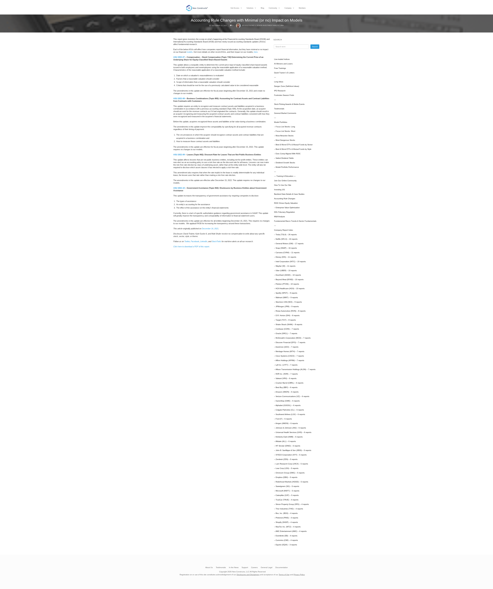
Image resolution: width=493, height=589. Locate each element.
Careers (254, 567)
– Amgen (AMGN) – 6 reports (286, 423)
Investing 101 (279, 190)
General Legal (266, 567)
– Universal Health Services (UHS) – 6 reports (292, 432)
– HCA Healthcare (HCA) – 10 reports (289, 288)
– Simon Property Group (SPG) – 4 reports (291, 504)
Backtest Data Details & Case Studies (289, 194)
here (256, 52)
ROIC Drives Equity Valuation (286, 203)
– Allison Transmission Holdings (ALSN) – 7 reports (294, 369)
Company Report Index (283, 230)
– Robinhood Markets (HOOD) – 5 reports (291, 482)
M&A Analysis (279, 217)
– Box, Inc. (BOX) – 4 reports (286, 513)
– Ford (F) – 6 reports (283, 419)
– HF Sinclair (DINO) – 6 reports (287, 446)
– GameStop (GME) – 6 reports (287, 401)
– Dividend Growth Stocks (284, 163)
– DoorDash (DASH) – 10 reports (287, 275)
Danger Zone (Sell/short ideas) (286, 86)
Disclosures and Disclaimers (248, 575)
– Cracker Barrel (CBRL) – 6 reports (288, 383)
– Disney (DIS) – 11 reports (285, 257)
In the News (234, 567)
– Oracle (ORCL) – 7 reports (285, 333)
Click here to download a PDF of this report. (191, 246)
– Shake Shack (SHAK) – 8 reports (288, 324)
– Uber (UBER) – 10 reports (285, 271)
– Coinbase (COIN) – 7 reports (286, 329)
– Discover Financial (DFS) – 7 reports (289, 342)
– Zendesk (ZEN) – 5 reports (285, 459)
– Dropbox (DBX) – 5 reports (285, 477)
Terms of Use (284, 575)
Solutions (249, 8)
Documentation (281, 567)
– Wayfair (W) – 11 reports (284, 266)
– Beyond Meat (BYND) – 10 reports (289, 280)
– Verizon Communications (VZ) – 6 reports (291, 396)
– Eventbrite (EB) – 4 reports (285, 536)
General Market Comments (285, 113)
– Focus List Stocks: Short (284, 131)
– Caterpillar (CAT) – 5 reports (286, 495)
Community (273, 8)
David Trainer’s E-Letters (284, 73)
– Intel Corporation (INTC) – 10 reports (290, 262)
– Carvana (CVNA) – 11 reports (287, 253)
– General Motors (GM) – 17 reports (289, 244)
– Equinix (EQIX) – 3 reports (285, 545)
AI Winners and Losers (283, 64)
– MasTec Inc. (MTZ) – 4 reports (287, 527)
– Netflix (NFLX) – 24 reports (285, 239)
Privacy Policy (299, 575)
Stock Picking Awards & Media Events (289, 104)
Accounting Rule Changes (284, 199)
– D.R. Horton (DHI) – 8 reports (287, 315)
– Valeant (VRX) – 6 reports (285, 378)
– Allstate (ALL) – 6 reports (285, 441)
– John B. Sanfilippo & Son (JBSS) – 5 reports (292, 450)
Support (245, 567)
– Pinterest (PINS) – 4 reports (286, 518)
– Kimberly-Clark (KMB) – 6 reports (288, 437)
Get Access (235, 8)
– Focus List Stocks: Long (284, 127)
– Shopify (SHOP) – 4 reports (286, 522)
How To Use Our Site (282, 185)
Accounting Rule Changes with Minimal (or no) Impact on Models (246, 20)
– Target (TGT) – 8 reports (285, 320)
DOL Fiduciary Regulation (284, 212)
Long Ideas (278, 82)
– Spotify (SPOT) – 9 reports (285, 293)
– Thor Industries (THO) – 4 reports (288, 509)
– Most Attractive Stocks (283, 136)
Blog (262, 8)
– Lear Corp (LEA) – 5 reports (286, 468)
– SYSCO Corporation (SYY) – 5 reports (290, 455)
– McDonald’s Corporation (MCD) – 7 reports (292, 338)
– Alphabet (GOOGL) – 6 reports (287, 405)
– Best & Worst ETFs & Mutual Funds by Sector (293, 145)
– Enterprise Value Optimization (287, 208)
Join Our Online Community (285, 181)
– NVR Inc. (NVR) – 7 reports (286, 374)
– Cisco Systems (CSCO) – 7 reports (289, 356)
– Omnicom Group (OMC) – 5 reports (289, 473)
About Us (209, 567)
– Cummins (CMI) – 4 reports (286, 540)
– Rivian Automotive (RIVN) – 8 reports (290, 311)
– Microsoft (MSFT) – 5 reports (286, 491)
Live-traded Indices (282, 59)
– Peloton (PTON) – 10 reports (286, 284)
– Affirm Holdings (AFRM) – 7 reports (289, 360)
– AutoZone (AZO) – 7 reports (286, 347)
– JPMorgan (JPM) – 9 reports (286, 306)
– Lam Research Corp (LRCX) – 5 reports (291, 464)
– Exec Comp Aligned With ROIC (287, 154)
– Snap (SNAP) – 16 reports (285, 248)
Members (302, 8)
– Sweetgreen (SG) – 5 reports (286, 486)
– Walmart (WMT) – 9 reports (286, 297)
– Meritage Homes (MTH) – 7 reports (289, 351)
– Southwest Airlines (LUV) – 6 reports (289, 414)
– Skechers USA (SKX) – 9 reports (288, 302)
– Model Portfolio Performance (286, 167)
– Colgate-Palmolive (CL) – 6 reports (289, 410)
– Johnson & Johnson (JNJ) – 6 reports (290, 428)
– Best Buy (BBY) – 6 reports (285, 387)
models (189, 52)
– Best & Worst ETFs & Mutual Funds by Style (292, 149)
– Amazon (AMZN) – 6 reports (286, 392)
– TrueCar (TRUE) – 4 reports (286, 500)
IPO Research (280, 91)
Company (288, 8)
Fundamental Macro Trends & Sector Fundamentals (295, 221)
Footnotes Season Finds (284, 95)
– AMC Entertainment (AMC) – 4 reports (290, 531)
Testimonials (279, 109)
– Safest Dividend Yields (284, 158)
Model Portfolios (280, 122)
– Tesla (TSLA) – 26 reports (285, 235)
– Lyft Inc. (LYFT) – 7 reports (285, 365)
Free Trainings (280, 68)
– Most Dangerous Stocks (284, 140)
